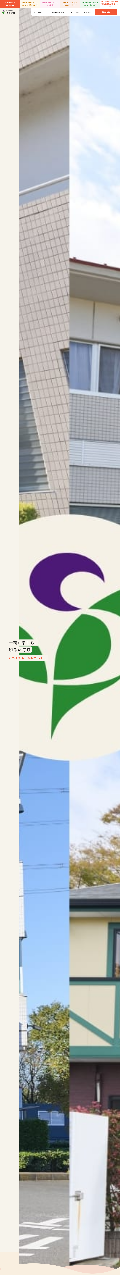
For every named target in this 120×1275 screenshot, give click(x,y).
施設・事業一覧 (58, 12)
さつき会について (41, 12)
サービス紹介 (74, 12)
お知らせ (87, 12)
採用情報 (106, 12)
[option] (69, 637)
